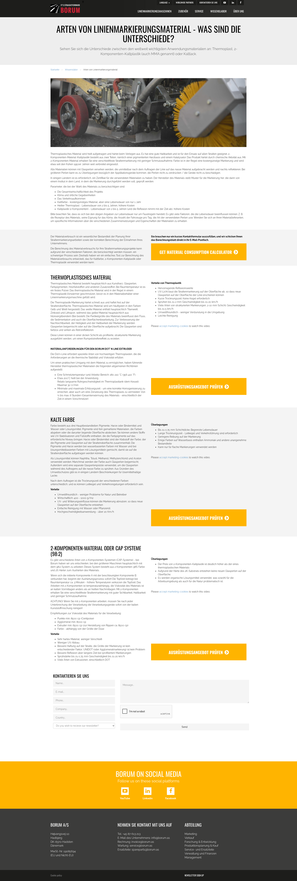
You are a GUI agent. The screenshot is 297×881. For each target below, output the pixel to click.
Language (164, 2)
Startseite (55, 70)
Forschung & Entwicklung (200, 841)
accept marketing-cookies (173, 326)
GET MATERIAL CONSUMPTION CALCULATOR (196, 252)
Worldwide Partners (185, 2)
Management (193, 857)
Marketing (191, 834)
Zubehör (183, 11)
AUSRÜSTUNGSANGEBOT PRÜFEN (196, 387)
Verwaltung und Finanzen (200, 853)
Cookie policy (56, 875)
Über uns (238, 11)
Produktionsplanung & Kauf (201, 845)
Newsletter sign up (194, 875)
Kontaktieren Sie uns (208, 2)
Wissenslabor (218, 11)
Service (199, 11)
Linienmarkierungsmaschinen (154, 11)
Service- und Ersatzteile (199, 849)
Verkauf (189, 838)
